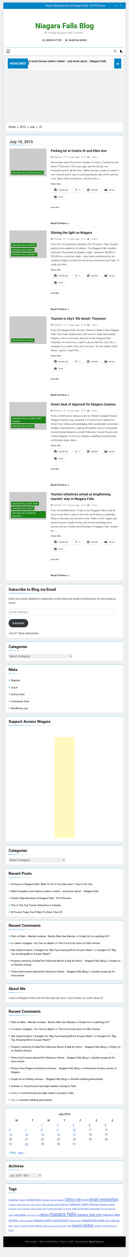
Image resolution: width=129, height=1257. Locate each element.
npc (11, 1225)
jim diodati (66, 1209)
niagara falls (63, 1214)
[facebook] (56, 17)
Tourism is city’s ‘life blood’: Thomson (78, 319)
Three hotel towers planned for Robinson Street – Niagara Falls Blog (49, 971)
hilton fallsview (23, 1209)
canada (45, 1200)
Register (15, 680)
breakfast (14, 1200)
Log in (14, 687)
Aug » (21, 1152)
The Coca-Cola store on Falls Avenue (79, 943)
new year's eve (33, 1215)
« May (12, 1152)
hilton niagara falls (38, 1209)
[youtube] (73, 17)
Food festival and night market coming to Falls (50, 1086)
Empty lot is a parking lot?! (94, 936)
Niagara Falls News (22, 249)
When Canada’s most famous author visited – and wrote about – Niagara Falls (50, 61)
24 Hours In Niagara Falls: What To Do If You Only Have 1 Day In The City (51, 884)
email (84, 1199)
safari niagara (48, 1226)
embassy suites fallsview (19, 1205)
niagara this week (93, 1220)
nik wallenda (112, 1220)
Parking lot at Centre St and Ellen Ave (79, 151)
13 (10, 1134)
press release (35, 1225)
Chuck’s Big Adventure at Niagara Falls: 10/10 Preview (41, 898)
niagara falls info (89, 1215)
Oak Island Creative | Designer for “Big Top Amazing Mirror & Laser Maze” (52, 950)
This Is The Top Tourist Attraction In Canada (80, 5)
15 (42, 1134)
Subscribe (18, 623)
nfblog (44, 1215)
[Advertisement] (64, 95)
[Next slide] (120, 5)
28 (26, 1144)
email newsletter (103, 1199)
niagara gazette (25, 1221)
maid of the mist (80, 1208)
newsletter (20, 1215)
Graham (58, 157)
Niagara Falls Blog (64, 26)
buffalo (22, 1200)
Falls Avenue (35, 1205)
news (11, 1215)
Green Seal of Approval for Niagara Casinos (83, 404)
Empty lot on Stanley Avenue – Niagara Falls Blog (39, 1079)
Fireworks (13, 1209)
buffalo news (33, 1199)
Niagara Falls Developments (27, 172)
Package (24, 1226)
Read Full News (59, 223)
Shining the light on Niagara (71, 233)
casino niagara (57, 1200)
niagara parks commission (50, 1220)
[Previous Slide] (115, 5)
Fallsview (64, 1204)
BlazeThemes (96, 1241)
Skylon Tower (60, 1226)
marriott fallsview (108, 1209)
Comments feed (20, 701)
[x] (64, 17)
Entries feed (17, 694)
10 (74, 1130)
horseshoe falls (54, 1208)
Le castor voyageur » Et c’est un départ (32, 943)
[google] (69, 17)
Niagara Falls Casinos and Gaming (26, 420)
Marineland (95, 1208)
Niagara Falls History (23, 245)
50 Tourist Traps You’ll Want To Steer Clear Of (36, 912)
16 (58, 1134)
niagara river (75, 1220)
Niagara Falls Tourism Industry (24, 515)
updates (98, 1226)
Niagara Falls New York (25, 503)
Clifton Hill (72, 1199)
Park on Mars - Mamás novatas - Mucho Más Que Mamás (43, 936)
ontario (16, 1226)
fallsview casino (79, 1204)
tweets (77, 1225)
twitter (88, 1225)
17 (74, 1134)
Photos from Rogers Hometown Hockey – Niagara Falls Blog (45, 1068)
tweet (69, 1226)
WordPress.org (19, 708)
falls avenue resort (50, 1204)
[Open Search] (115, 51)
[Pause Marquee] (117, 63)
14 (26, 1134)
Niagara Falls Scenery (24, 254)
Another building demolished (87, 1079)
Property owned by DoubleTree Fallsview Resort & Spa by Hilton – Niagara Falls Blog (58, 960)
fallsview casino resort (102, 1204)
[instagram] (60, 17)
